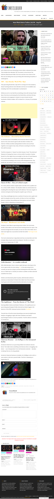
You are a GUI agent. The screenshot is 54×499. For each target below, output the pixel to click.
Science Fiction (43, 164)
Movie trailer (42, 147)
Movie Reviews (9, 15)
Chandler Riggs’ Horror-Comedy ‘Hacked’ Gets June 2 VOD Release (19, 456)
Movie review (48, 143)
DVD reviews (46, 127)
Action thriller (42, 114)
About (27, 1)
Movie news (16, 464)
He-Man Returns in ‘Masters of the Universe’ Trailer (30, 459)
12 (40, 97)
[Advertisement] (19, 111)
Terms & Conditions (43, 1)
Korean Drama (43, 137)
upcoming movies (43, 172)
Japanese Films (43, 135)
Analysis (45, 15)
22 (46, 99)
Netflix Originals (43, 155)
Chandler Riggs (19, 459)
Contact (30, 1)
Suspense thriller (43, 168)
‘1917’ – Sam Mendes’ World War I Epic (13, 82)
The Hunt (30, 385)
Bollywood (49, 116)
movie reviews (43, 145)
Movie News (30, 15)
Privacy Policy (50, 1)
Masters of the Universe (30, 467)
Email (3, 424)
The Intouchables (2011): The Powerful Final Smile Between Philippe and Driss (46, 41)
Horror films (46, 131)
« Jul (40, 103)
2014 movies (42, 110)
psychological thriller (44, 160)
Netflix (48, 149)
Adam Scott (3, 462)
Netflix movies (42, 153)
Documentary (42, 123)
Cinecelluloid (11, 60)
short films (42, 166)
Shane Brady (20, 464)
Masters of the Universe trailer (31, 469)
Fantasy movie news (32, 462)
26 (40, 101)
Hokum (6, 463)
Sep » (43, 103)
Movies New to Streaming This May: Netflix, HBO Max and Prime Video (46, 35)
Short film (49, 164)
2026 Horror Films (7, 461)
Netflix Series (42, 158)
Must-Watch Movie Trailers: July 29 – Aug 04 (16, 62)
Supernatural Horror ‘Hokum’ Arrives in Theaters (6, 458)
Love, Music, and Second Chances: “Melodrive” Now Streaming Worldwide (45, 80)
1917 (4, 385)
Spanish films (48, 166)
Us (19, 267)
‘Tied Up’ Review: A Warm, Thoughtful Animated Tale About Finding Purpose (46, 73)
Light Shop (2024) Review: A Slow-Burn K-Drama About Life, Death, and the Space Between (46, 60)
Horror (41, 131)
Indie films (49, 133)
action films (49, 112)
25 (52, 99)
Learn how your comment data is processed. (25, 436)
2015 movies (48, 110)
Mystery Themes (27, 497)
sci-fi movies (42, 162)
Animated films (43, 116)
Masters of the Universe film (31, 468)
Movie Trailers (17, 15)
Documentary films (43, 125)
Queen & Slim (26, 385)
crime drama (42, 119)
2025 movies (42, 112)
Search (50, 18)
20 (42, 99)
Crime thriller (42, 121)
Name (3, 419)
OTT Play (24, 15)
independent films (20, 462)
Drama (41, 127)
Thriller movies (43, 170)
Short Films (38, 15)
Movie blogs (42, 143)
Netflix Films (42, 151)
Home (2, 15)
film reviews (42, 129)
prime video (49, 158)
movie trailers (21, 385)
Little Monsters (15, 385)
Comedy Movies (16, 460)
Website (3, 428)
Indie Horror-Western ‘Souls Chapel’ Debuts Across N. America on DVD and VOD (46, 48)
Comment (4, 409)
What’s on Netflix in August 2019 (29, 399)
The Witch (28, 309)
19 (40, 99)
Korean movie (42, 141)
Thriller (49, 168)
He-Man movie (28, 463)
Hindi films (48, 129)
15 (46, 97)
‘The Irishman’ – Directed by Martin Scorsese (15, 136)
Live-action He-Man (32, 465)
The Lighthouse (7, 387)
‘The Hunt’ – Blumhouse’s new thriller (13, 222)
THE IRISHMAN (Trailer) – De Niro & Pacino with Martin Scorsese (8, 400)
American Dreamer (9, 385)
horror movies (42, 133)
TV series (49, 170)
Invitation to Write (36, 1)
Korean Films (42, 139)
